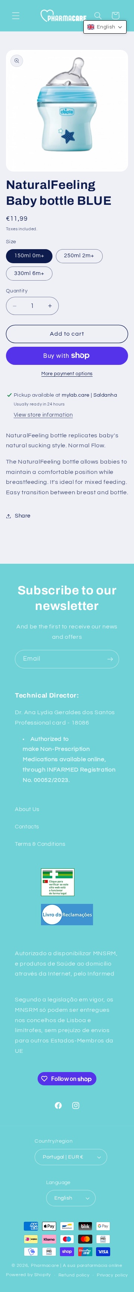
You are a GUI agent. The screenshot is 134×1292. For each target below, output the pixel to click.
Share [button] (23, 516)
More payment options (67, 374)
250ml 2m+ (79, 255)
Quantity (17, 291)
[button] (15, 15)
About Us (27, 809)
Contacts (27, 827)
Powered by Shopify (28, 1275)
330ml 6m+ (29, 273)
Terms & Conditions (40, 844)
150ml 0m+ (29, 255)
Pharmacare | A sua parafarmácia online (76, 1266)
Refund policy (74, 1275)
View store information (43, 415)
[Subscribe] (110, 659)
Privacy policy (112, 1275)
